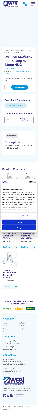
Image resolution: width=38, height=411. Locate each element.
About (5, 326)
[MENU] (33, 3)
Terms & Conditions (18, 406)
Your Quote (22, 329)
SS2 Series (14, 52)
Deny (19, 228)
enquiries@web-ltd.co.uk (13, 371)
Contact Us (22, 326)
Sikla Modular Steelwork (11, 344)
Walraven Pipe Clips (10, 350)
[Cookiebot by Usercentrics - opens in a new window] (27, 182)
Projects (5, 329)
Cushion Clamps (8, 347)
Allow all (19, 222)
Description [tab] (11, 135)
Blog (4, 332)
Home (5, 323)
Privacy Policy (6, 406)
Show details (27, 216)
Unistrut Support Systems (12, 50)
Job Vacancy (23, 323)
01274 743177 (9, 368)
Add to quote (20, 87)
